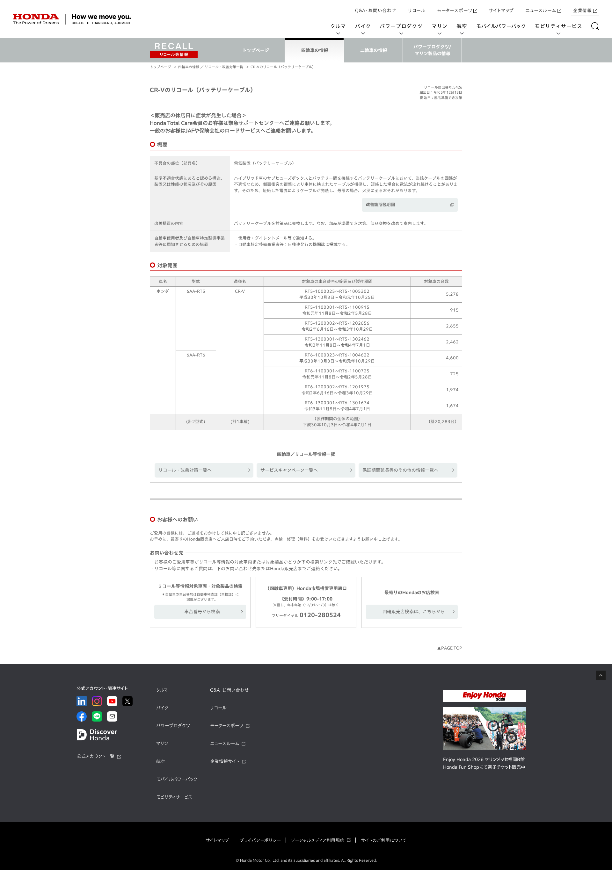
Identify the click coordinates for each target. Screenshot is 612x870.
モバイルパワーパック (501, 26)
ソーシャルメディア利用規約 (317, 840)
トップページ (255, 50)
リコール (417, 10)
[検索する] (595, 26)
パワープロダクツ (401, 26)
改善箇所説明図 (380, 205)
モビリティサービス (558, 26)
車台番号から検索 (202, 611)
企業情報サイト (224, 761)
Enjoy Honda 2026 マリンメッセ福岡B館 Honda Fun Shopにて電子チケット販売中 (484, 763)
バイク (363, 26)
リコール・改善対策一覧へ (185, 470)
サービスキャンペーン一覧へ (289, 470)
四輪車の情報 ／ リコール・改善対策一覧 (210, 66)
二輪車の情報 (373, 50)
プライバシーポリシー (260, 840)
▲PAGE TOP (449, 648)
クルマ (338, 26)
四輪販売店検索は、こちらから (413, 611)
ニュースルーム (540, 10)
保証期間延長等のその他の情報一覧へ (400, 470)
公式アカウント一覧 (95, 756)
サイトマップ (501, 10)
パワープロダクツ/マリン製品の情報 (432, 50)
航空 (461, 26)
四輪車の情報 (314, 50)
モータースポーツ (454, 10)
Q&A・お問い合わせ (376, 10)
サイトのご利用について (383, 840)
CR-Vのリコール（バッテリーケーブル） (283, 66)
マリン (440, 26)
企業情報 (582, 10)
